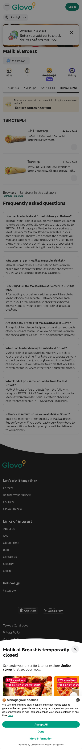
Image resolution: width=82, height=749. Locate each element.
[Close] (75, 649)
